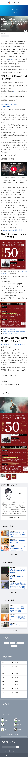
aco (5, 33)
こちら (15, 91)
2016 (16, 677)
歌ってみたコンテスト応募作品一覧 (12, 230)
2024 (16, 662)
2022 (16, 666)
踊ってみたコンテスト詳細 (9, 334)
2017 (3, 677)
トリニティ (14, 645)
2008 (16, 692)
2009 (3, 692)
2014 (16, 681)
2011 (3, 688)
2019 (3, 673)
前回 (10, 59)
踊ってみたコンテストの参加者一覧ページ (13, 344)
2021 (3, 670)
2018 (16, 673)
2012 (16, 684)
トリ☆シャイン (5, 35)
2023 (3, 666)
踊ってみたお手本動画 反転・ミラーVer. (14, 331)
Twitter (5, 751)
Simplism (6, 643)
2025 (3, 662)
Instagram (9, 751)
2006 (16, 696)
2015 (3, 681)
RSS (13, 751)
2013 (3, 684)
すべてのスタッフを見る (14, 734)
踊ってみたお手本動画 (8, 329)
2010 (16, 688)
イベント (13, 643)
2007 (3, 696)
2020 (16, 670)
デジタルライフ (20, 643)
